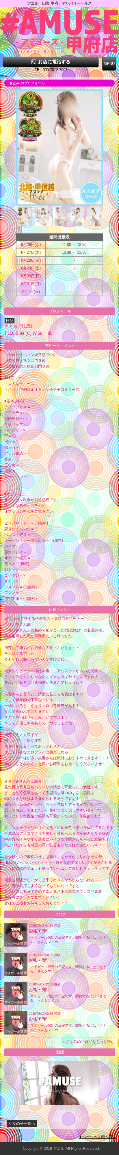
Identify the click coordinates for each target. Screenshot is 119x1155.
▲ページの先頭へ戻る (97, 1137)
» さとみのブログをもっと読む (89, 1041)
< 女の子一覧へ (22, 1123)
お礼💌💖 (38, 931)
